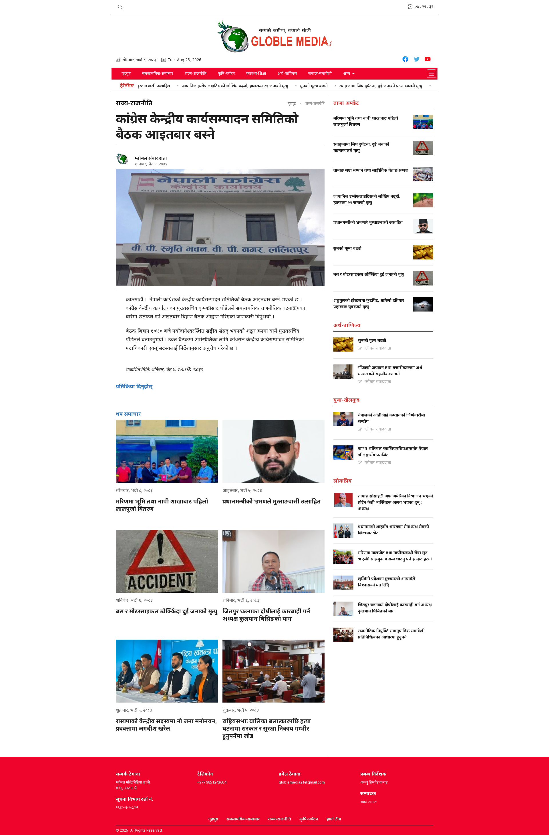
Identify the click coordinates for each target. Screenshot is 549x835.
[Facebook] (405, 60)
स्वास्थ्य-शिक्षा (256, 73)
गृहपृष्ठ (126, 73)
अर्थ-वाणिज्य (287, 73)
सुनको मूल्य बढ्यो (285, 85)
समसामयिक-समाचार (157, 73)
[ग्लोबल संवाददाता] (123, 159)
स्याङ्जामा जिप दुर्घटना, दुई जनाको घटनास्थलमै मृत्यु (351, 85)
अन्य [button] (347, 73)
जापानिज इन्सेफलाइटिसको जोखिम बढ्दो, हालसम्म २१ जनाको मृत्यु (206, 85)
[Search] (120, 6)
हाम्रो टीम (334, 819)
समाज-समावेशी (320, 73)
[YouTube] (427, 60)
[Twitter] (416, 60)
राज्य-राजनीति (195, 73)
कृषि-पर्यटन (226, 73)
